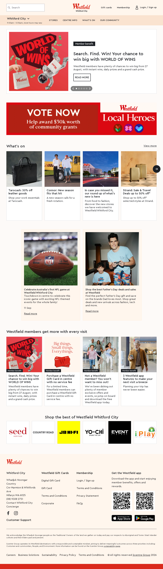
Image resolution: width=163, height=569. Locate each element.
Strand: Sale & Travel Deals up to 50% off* (137, 192)
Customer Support (18, 520)
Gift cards (106, 8)
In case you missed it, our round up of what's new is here (100, 193)
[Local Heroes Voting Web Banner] (81, 119)
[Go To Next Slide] (89, 88)
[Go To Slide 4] (84, 88)
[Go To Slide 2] (79, 88)
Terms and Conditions (54, 496)
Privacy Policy (68, 555)
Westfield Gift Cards (55, 473)
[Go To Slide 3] (81, 88)
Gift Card (46, 488)
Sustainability (49, 555)
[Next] (156, 169)
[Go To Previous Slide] (73, 88)
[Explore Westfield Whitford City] (81, 8)
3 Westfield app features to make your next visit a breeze (138, 379)
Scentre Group (141, 555)
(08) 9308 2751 (14, 499)
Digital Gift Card (50, 480)
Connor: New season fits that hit (60, 192)
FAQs (80, 503)
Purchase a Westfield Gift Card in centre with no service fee (60, 379)
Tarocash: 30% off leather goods (20, 192)
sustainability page (112, 546)
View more (150, 146)
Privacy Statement (88, 496)
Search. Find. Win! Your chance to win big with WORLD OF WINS (23, 379)
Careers (11, 555)
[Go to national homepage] (14, 461)
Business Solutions (28, 555)
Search (16, 7)
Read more (82, 77)
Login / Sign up (85, 480)
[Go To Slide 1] (76, 88)
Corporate (47, 503)
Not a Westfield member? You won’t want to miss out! (98, 379)
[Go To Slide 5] (86, 88)
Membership (123, 8)
